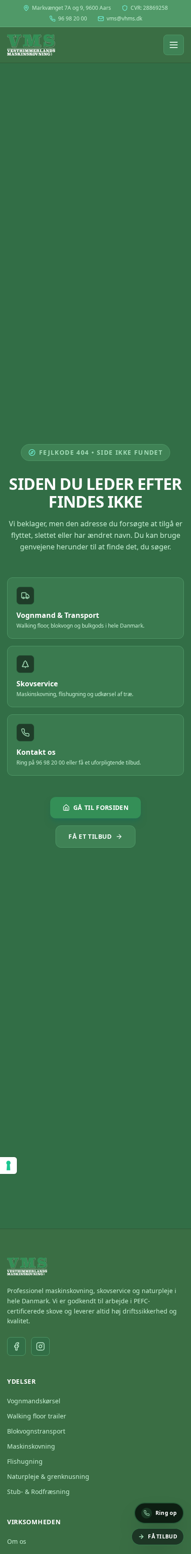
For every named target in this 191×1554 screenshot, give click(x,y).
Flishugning (25, 1461)
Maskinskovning (31, 1446)
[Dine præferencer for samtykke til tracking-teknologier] (8, 1165)
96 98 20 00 (72, 18)
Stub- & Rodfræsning (38, 1491)
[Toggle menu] (173, 45)
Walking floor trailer (36, 1416)
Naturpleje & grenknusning (48, 1476)
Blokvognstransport (36, 1431)
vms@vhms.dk (124, 18)
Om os (16, 1541)
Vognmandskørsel (33, 1401)
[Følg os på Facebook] (16, 1346)
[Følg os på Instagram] (40, 1346)
